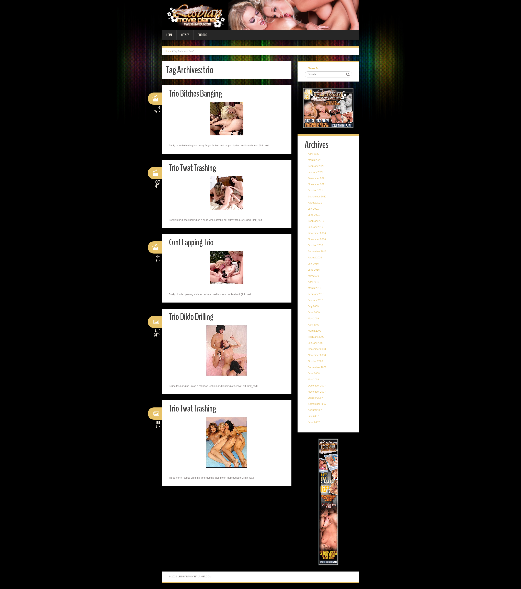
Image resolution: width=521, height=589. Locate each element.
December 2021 (317, 178)
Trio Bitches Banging (195, 93)
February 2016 (316, 294)
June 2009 (314, 312)
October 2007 (315, 397)
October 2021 (315, 190)
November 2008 (317, 355)
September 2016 (317, 251)
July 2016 (313, 263)
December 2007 (317, 385)
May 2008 (313, 379)
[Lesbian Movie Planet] (260, 14)
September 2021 (317, 196)
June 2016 (314, 269)
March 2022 (314, 160)
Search (313, 68)
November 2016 (317, 239)
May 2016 (313, 275)
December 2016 (317, 233)
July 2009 (313, 306)
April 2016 (313, 282)
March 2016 (314, 288)
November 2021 (317, 184)
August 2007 (315, 410)
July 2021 (313, 208)
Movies (185, 35)
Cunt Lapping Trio (191, 242)
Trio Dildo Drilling (191, 317)
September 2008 (317, 367)
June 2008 (314, 373)
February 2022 (316, 166)
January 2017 (315, 227)
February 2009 (316, 336)
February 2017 (316, 221)
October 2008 (315, 361)
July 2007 (313, 416)
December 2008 (317, 349)
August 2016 (315, 257)
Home (169, 35)
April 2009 (313, 324)
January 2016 (315, 300)
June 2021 (314, 214)
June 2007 (314, 422)
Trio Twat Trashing (192, 168)
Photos (202, 35)
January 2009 (315, 343)
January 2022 (315, 172)
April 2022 (313, 153)
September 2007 (317, 404)
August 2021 (315, 202)
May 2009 (313, 318)
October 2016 (315, 245)
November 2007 (317, 391)
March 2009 (314, 330)
